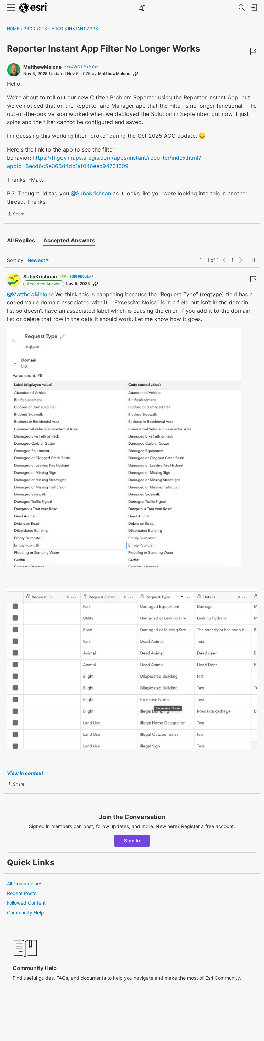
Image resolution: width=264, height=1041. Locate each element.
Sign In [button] (132, 840)
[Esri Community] (33, 7)
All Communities (24, 883)
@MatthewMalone (30, 294)
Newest (36, 260)
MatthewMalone (42, 67)
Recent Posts (21, 893)
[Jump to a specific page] (251, 259)
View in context (25, 773)
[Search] (241, 7)
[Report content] (253, 51)
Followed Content (26, 903)
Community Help (25, 913)
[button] (124, 447)
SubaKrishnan (40, 276)
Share (15, 214)
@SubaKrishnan (91, 193)
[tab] (21, 240)
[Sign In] (254, 7)
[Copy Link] (136, 74)
